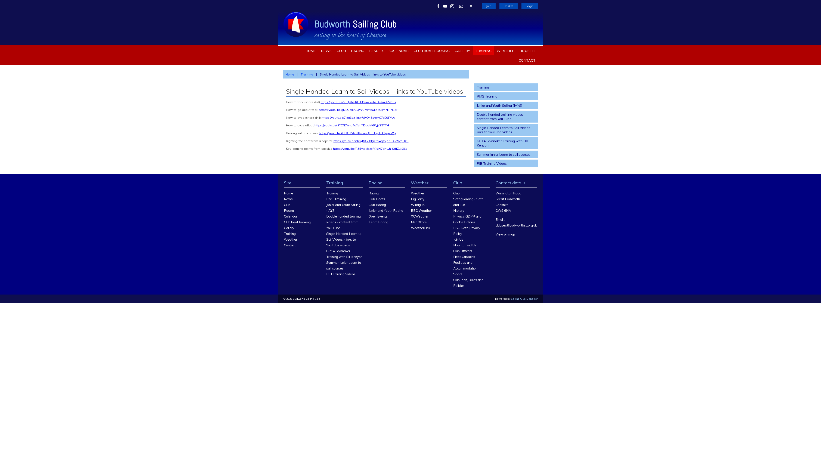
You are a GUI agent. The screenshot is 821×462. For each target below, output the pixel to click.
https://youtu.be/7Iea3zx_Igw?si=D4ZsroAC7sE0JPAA (358, 118)
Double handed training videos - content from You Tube (501, 116)
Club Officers (462, 251)
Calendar (399, 51)
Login (529, 6)
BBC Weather (421, 211)
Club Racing (377, 205)
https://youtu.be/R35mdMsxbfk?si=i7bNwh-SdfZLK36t (370, 149)
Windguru (418, 205)
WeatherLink (420, 228)
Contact (527, 60)
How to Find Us (464, 245)
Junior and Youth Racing (386, 211)
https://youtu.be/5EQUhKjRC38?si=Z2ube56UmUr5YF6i (358, 102)
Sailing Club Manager (524, 298)
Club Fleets (377, 199)
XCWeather (419, 216)
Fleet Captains (464, 257)
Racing (357, 51)
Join (488, 6)
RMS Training (487, 96)
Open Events (378, 216)
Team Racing (378, 222)
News (326, 51)
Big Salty (417, 199)
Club (341, 51)
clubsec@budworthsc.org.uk (516, 225)
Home (311, 51)
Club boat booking (432, 51)
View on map (505, 234)
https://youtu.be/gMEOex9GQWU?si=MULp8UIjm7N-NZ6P (358, 110)
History (458, 211)
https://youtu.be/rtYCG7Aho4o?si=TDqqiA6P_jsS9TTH (352, 125)
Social (457, 274)
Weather (505, 51)
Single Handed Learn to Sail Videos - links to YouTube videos (505, 130)
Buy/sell (528, 51)
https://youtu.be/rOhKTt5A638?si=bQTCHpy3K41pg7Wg (357, 133)
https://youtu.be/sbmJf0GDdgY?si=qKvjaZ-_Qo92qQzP (371, 141)
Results (376, 51)
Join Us (458, 239)
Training (483, 51)
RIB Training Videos (492, 163)
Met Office (419, 222)
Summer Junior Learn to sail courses (503, 154)
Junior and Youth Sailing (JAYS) (499, 105)
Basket (508, 6)
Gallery (462, 51)
